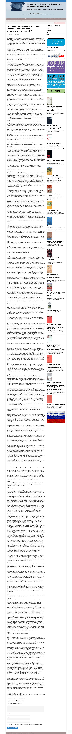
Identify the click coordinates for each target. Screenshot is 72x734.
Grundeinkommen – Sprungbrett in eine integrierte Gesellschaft (55, 241)
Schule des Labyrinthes (24, 20)
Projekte (49, 18)
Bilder (43, 18)
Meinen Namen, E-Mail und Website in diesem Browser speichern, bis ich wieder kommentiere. (25, 724)
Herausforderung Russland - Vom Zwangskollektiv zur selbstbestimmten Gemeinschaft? (55, 366)
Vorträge (32, 18)
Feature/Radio (18, 34)
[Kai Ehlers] (36, 10)
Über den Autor (9, 18)
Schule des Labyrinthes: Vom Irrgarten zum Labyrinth (54, 311)
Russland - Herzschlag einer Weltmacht (54, 194)
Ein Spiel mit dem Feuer (52, 210)
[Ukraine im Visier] (56, 221)
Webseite (8, 721)
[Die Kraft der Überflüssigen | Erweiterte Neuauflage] (56, 138)
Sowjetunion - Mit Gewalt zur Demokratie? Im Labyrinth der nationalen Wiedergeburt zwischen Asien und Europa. (55, 326)
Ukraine (48, 34)
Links (61, 18)
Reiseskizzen (9, 20)
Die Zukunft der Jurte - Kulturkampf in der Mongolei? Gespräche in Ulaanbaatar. (56, 294)
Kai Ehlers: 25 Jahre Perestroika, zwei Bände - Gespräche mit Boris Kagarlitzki (55, 160)
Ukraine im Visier (51, 226)
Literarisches (15, 20)
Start (16, 18)
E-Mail (8, 717)
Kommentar (9, 705)
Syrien (48, 36)
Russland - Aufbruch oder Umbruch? (56, 404)
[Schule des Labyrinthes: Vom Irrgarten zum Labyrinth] (56, 305)
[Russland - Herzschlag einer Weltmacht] (56, 189)
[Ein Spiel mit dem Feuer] (56, 205)
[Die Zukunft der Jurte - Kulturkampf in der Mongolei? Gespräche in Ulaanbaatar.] (56, 287)
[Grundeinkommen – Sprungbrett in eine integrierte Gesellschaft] (56, 236)
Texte (21, 18)
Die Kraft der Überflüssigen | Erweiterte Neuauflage (54, 144)
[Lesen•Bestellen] (54, 114)
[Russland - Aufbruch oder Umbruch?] (56, 399)
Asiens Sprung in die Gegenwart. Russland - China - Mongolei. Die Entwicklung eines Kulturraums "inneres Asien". (55, 108)
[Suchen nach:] (59, 23)
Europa (48, 28)
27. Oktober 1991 (11, 34)
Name (8, 713)
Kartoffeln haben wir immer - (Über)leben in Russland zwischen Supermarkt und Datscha (55, 177)
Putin (48, 32)
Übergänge (55, 18)
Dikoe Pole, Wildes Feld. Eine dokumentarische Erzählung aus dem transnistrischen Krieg (55, 127)
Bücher (26, 18)
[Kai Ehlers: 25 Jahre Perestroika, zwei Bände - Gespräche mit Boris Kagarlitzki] (56, 154)
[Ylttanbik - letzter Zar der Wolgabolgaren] (56, 253)
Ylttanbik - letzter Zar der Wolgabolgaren (53, 258)
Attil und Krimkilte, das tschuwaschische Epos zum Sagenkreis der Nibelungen (53, 276)
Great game (49, 30)
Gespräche (37, 18)
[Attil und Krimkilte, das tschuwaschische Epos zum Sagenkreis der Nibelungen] (56, 269)
